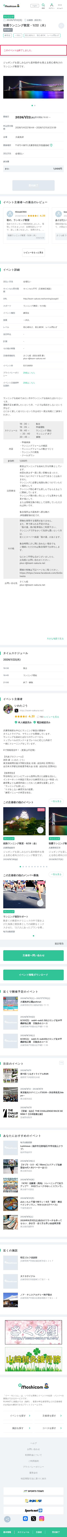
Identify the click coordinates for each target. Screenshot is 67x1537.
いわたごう (21, 705)
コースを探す (49, 1428)
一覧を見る (56, 801)
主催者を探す (49, 1415)
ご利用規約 (33, 1461)
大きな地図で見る (55, 638)
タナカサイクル (27, 1276)
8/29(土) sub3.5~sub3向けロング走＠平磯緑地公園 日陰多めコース (41, 1040)
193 (49, 716)
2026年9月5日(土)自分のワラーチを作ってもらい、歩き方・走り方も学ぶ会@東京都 (41, 1222)
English (35, 6)
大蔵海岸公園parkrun (30, 1001)
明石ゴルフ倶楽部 (28, 1257)
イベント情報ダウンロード (33, 974)
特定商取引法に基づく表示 (33, 1478)
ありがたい (61, 220)
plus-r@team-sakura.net (32, 563)
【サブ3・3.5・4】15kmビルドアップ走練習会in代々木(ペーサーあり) (41, 1166)
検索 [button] (43, 8)
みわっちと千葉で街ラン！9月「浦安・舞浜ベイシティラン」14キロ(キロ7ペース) (41, 1203)
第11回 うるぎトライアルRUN (34, 1073)
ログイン (52, 8)
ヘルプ (33, 1443)
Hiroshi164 (21, 212)
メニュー (60, 8)
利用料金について (33, 1455)
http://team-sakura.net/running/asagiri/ (41, 298)
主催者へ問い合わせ (34, 955)
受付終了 (56, 1532)
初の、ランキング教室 (18, 220)
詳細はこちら (29, 372)
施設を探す (18, 1428)
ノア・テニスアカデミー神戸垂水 (36, 1294)
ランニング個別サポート (15, 916)
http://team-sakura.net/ (32, 710)
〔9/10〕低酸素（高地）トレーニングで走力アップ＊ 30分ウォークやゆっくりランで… (41, 1184)
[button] (32, 105)
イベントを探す (18, 1415)
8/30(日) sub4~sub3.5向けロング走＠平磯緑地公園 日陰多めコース (41, 1022)
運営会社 (33, 1472)
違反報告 (59, 943)
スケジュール (23, 1532)
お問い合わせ (33, 1449)
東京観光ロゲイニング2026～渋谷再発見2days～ (42, 1094)
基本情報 (7, 1532)
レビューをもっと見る (33, 252)
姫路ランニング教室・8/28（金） (20, 843)
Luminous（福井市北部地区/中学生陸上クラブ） (41, 1147)
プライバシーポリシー (33, 1466)
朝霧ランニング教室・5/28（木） (22, 235)
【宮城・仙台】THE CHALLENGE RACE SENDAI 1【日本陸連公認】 (41, 1112)
